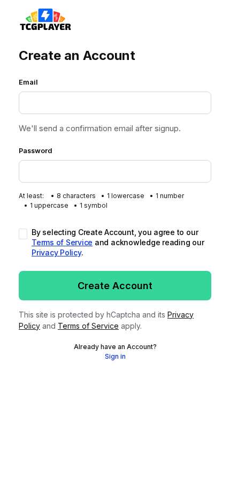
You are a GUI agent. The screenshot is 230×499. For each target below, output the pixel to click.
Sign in (115, 356)
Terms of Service (62, 242)
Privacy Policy (56, 252)
